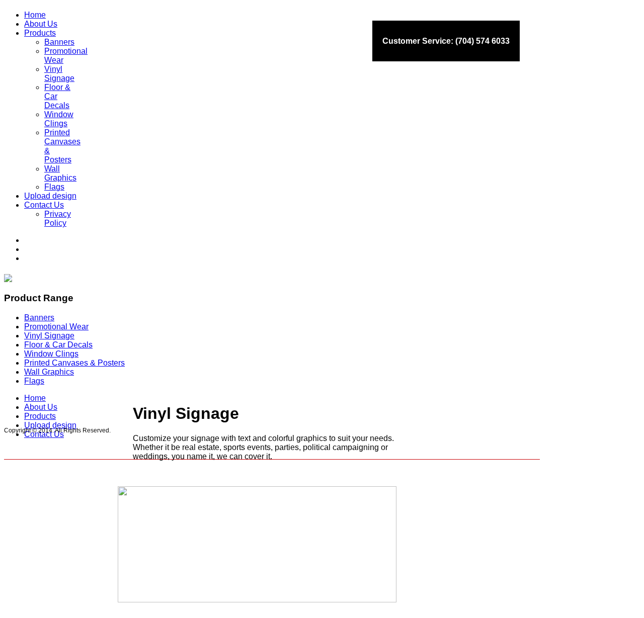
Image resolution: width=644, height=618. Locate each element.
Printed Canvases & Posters (74, 363)
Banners (39, 317)
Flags (34, 381)
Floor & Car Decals (58, 344)
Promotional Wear (56, 326)
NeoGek (284, 614)
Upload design (50, 425)
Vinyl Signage (49, 335)
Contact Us (44, 434)
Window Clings (51, 353)
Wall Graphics (49, 372)
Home (35, 398)
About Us (40, 407)
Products (40, 416)
